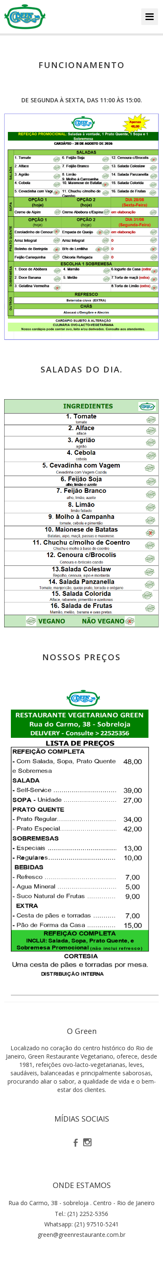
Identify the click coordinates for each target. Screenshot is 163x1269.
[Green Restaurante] (25, 16)
